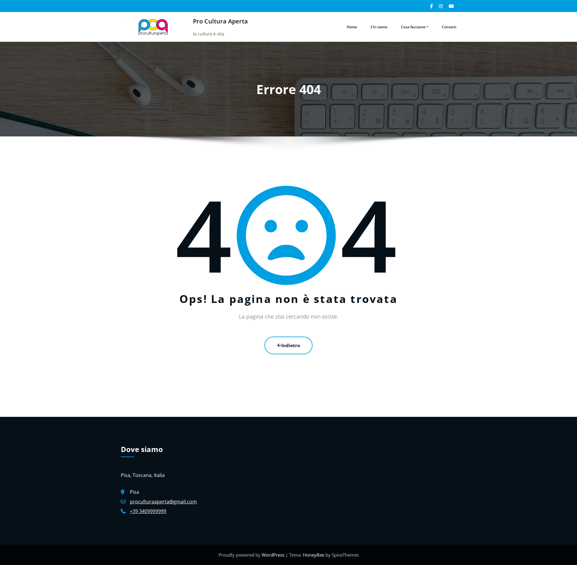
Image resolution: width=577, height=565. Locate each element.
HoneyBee (313, 555)
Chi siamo (379, 26)
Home (352, 26)
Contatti (449, 26)
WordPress (273, 555)
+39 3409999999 (148, 511)
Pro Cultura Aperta (220, 21)
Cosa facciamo (413, 26)
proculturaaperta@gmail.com (163, 501)
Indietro (290, 345)
